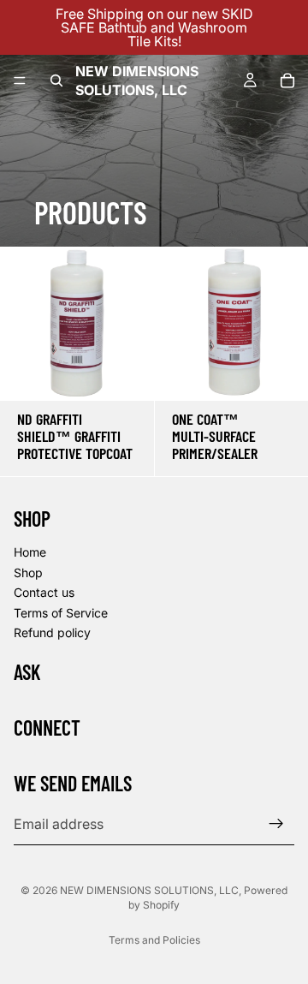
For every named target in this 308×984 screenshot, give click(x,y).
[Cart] (287, 80)
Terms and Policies (154, 939)
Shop (28, 571)
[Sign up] (276, 824)
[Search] (56, 80)
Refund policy (52, 632)
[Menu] (19, 80)
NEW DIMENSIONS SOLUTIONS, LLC (149, 890)
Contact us (44, 592)
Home (30, 552)
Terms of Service (61, 612)
